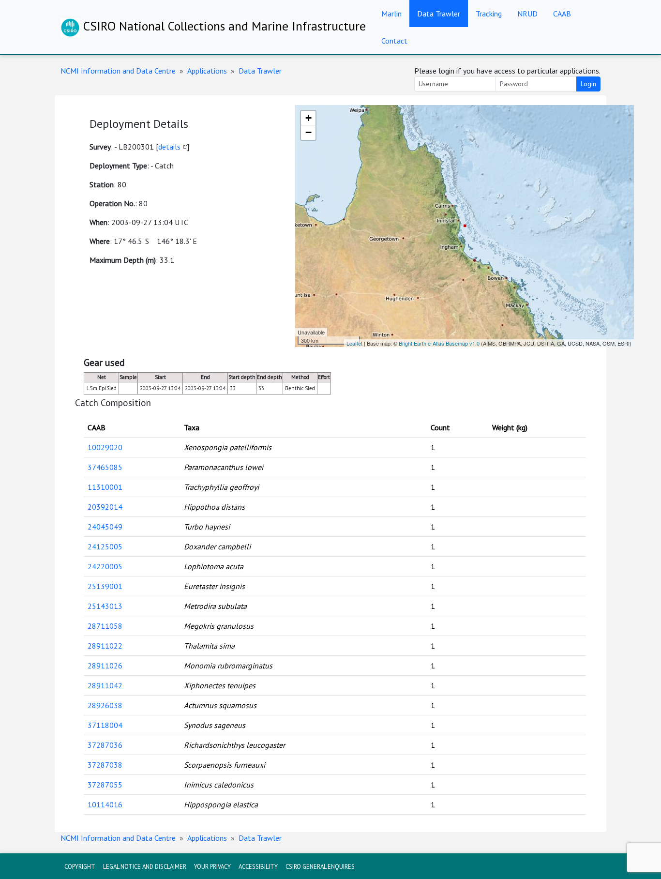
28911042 (105, 685)
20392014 (105, 507)
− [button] (308, 132)
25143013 (105, 606)
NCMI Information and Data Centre (118, 71)
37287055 (105, 784)
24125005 (105, 546)
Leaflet (354, 343)
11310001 (105, 487)
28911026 (105, 665)
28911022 (105, 646)
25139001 (105, 586)
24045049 (105, 526)
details (169, 147)
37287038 (105, 765)
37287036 (105, 745)
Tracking (489, 13)
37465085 (105, 467)
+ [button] (308, 118)
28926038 (105, 705)
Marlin (391, 13)
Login (588, 83)
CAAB (562, 13)
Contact (394, 40)
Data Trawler (438, 13)
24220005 (105, 566)
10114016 (105, 804)
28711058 (105, 626)
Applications (207, 71)
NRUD (527, 13)
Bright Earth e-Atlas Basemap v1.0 (439, 343)
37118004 (105, 725)
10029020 (105, 447)
